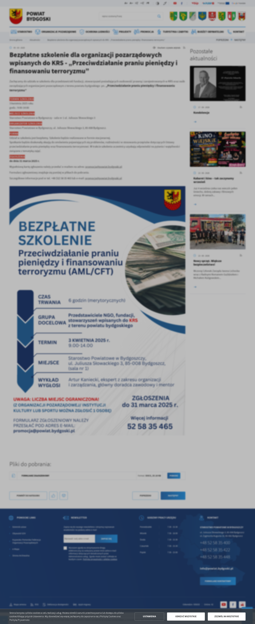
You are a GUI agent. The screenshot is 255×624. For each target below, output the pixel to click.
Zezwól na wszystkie (226, 616)
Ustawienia (149, 616)
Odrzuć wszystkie (186, 616)
